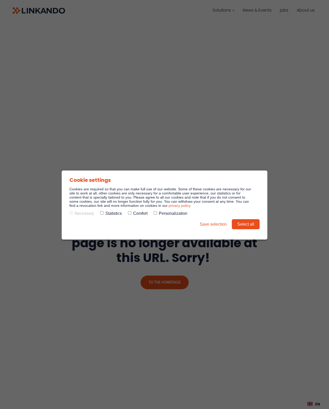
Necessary (84, 213)
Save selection (213, 224)
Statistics (113, 213)
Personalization (173, 213)
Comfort (140, 213)
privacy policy (179, 205)
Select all (245, 224)
